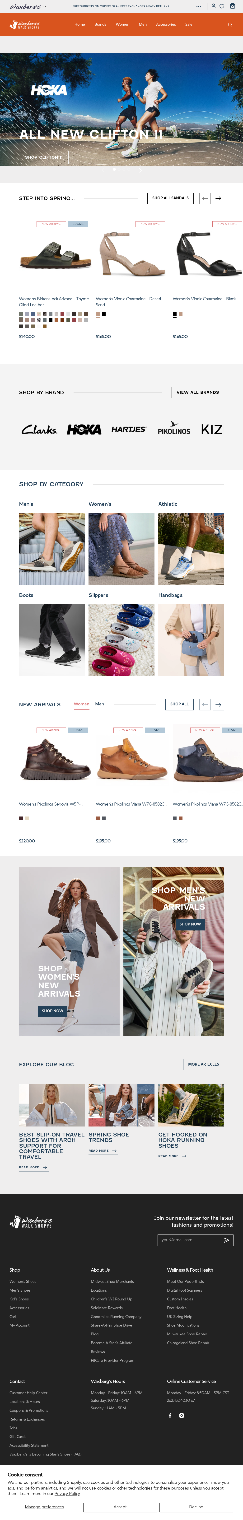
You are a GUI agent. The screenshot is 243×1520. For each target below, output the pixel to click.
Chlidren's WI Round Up (111, 1299)
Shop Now (52, 1011)
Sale (188, 25)
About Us (100, 1270)
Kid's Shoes (19, 1299)
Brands (100, 25)
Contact (17, 1381)
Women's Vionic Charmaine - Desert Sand (128, 302)
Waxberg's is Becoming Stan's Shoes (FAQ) (45, 1454)
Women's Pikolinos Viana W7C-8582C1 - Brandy (131, 805)
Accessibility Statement (28, 1446)
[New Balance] (173, 429)
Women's (100, 504)
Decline (196, 1507)
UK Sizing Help (179, 1317)
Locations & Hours (24, 1402)
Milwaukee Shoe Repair (187, 1334)
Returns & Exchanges (27, 1420)
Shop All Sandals (170, 198)
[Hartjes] (39, 429)
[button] (27, 6)
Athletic (168, 504)
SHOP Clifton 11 (44, 157)
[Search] (230, 24)
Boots (26, 595)
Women (122, 25)
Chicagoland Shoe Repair (188, 1343)
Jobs (13, 1428)
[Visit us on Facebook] (170, 1416)
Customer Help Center (28, 1393)
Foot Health (177, 1308)
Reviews (98, 1352)
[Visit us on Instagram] (182, 1416)
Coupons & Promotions (28, 1411)
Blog (94, 1334)
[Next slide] (140, 170)
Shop (14, 1270)
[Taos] (218, 429)
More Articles (203, 1065)
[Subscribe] (227, 1240)
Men (143, 25)
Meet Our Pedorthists (185, 1282)
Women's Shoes (22, 1282)
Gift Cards (17, 1437)
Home (80, 25)
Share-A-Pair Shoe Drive (111, 1326)
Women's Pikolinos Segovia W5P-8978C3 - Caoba (49, 805)
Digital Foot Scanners (184, 1291)
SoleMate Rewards (107, 1308)
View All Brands (198, 392)
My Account (19, 1326)
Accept (120, 1507)
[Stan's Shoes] (24, 25)
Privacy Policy (67, 1494)
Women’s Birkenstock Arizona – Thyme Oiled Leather (54, 302)
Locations (99, 1291)
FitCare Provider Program (112, 1361)
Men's (26, 504)
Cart (12, 1317)
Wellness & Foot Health (190, 1270)
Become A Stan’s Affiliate (111, 1343)
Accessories (166, 25)
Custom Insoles (180, 1299)
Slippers (98, 595)
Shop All (179, 704)
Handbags (170, 595)
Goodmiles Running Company (116, 1317)
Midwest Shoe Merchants (112, 1282)
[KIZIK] (129, 429)
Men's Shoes (20, 1291)
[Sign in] (213, 6)
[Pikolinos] (84, 429)
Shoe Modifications (183, 1326)
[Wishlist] (222, 6)
